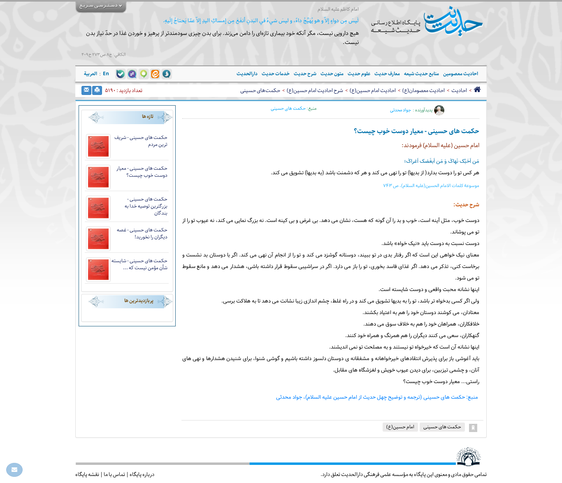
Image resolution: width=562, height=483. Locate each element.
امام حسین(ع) (400, 427)
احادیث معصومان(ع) (423, 90)
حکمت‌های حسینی (260, 90)
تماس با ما (114, 474)
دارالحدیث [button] (247, 74)
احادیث (459, 90)
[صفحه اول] (477, 90)
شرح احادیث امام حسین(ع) (315, 90)
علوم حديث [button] (359, 74)
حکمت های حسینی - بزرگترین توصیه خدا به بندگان (146, 206)
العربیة (90, 74)
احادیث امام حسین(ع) (373, 90)
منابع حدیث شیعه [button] (421, 74)
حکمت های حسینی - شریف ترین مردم (140, 141)
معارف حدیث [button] (387, 74)
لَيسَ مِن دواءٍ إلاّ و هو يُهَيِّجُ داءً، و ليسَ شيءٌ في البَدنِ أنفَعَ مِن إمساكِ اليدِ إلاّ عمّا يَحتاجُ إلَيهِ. (261, 20)
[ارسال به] (86, 90)
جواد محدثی (400, 110)
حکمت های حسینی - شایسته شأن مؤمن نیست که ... (139, 264)
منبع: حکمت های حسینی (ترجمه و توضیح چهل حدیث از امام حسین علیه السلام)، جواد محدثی (377, 397)
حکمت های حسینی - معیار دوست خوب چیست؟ (141, 171)
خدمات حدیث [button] (276, 74)
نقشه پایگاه (87, 474)
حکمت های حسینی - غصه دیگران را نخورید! (142, 233)
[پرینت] (97, 90)
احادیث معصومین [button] (460, 74)
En (106, 74)
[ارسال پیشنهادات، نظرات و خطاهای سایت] (14, 470)
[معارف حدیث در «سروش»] (167, 73)
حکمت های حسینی (288, 108)
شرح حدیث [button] (305, 74)
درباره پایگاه (142, 474)
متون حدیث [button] (332, 74)
